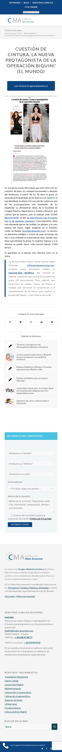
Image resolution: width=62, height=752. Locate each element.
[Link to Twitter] (42, 748)
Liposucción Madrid (14, 684)
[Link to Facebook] (46, 748)
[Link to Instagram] (51, 748)
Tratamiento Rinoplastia (16, 677)
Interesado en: (15, 482)
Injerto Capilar (12, 680)
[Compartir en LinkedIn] (41, 322)
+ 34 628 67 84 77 (23, 637)
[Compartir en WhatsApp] (31, 322)
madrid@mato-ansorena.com (19, 630)
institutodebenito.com (34, 230)
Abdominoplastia (13, 688)
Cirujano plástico (13, 708)
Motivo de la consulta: (19, 496)
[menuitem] (15, 3)
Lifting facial (11, 704)
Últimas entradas (13, 30)
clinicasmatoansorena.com (40, 265)
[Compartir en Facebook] (10, 322)
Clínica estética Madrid (16, 711)
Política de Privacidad (40, 518)
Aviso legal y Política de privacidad (20, 596)
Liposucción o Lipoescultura (18, 692)
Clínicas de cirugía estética (17, 696)
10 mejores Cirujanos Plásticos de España (28, 587)
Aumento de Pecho (13, 700)
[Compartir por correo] (52, 322)
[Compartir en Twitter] (20, 322)
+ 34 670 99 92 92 (32, 642)
